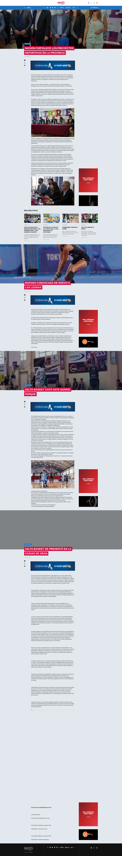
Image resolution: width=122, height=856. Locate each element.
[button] (24, 7)
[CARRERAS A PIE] (58, 8)
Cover (31, 852)
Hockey (26, 278)
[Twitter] (91, 3)
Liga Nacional (28, 544)
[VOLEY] (50, 8)
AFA (63, 847)
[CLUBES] (44, 8)
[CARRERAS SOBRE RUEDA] (55, 8)
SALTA (67, 847)
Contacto (95, 7)
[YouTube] (97, 3)
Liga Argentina (28, 385)
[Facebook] (89, 3)
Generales (27, 43)
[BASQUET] (48, 8)
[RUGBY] (52, 8)
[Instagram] (94, 3)
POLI (72, 847)
